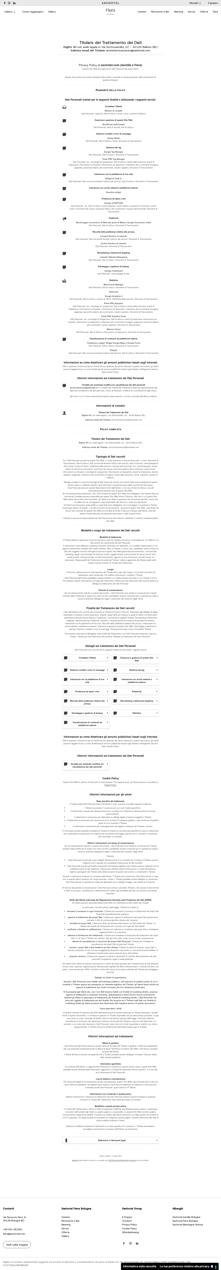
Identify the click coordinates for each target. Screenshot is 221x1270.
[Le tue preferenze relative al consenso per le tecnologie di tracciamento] (216, 1267)
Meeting (66, 1224)
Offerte (65, 1232)
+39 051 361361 (12, 1229)
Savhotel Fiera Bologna (185, 1220)
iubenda (75, 1160)
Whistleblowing (130, 1232)
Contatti (127, 1220)
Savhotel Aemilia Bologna (186, 1217)
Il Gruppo (127, 1217)
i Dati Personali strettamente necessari (122, 1160)
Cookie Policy (110, 785)
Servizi (65, 1228)
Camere (65, 1217)
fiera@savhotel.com (14, 1233)
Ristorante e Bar (70, 1220)
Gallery (65, 1236)
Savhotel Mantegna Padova (187, 1224)
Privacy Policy (129, 1224)
